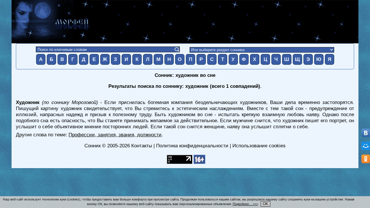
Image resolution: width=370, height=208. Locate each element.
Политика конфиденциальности (192, 145)
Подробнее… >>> (245, 204)
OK (265, 204)
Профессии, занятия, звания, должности (115, 135)
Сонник (92, 145)
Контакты (141, 145)
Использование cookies (259, 145)
